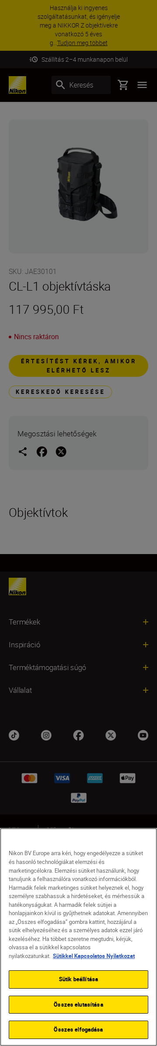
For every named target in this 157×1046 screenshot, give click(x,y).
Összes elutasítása (78, 1004)
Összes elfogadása (78, 1029)
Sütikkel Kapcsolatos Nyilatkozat (94, 956)
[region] (78, 937)
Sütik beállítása (78, 979)
